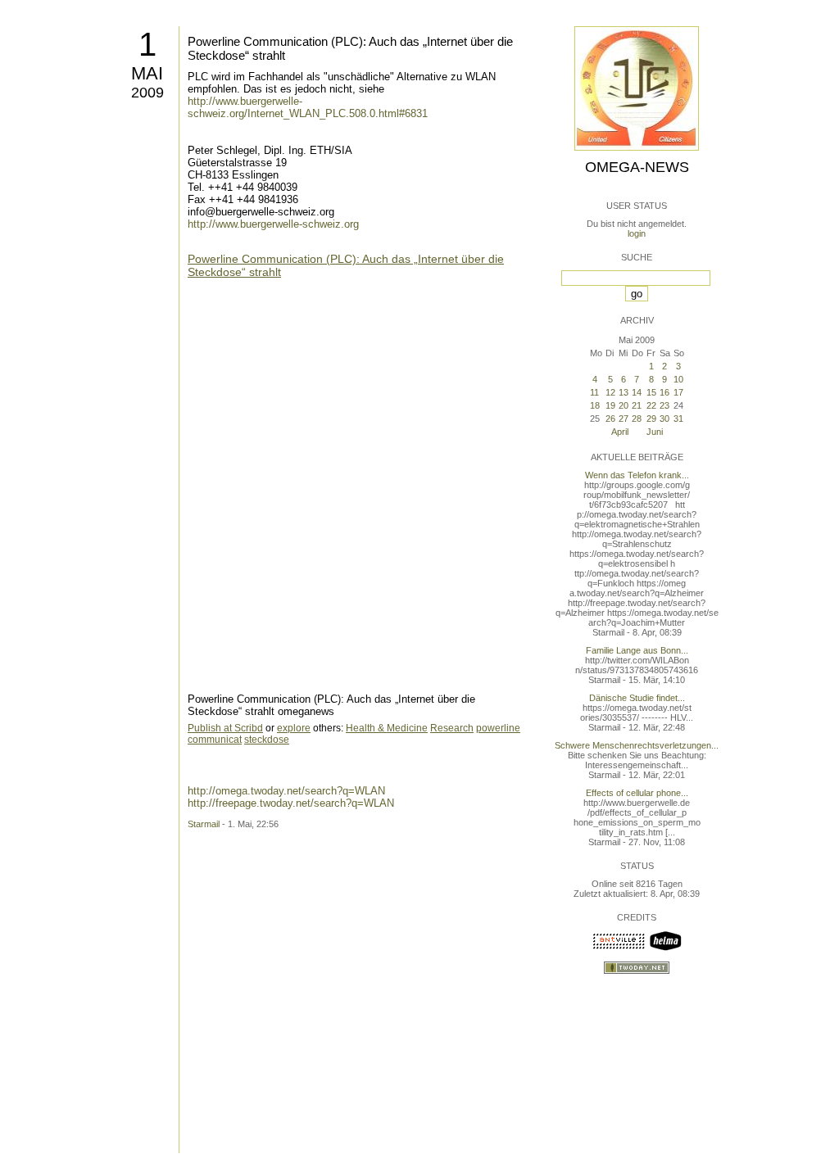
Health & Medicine (387, 728)
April (619, 432)
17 (678, 392)
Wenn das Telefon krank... (637, 475)
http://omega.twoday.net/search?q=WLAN (286, 791)
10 (678, 379)
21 (637, 405)
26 (610, 418)
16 (664, 392)
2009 (147, 92)
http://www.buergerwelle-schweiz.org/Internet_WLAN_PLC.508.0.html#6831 (308, 107)
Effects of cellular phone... (637, 793)
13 (623, 392)
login (637, 233)
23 (664, 405)
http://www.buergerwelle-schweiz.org (273, 224)
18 (595, 405)
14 (637, 392)
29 (651, 418)
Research (452, 728)
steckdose (266, 739)
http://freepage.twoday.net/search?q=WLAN (291, 803)
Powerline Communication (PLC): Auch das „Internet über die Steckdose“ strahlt (346, 265)
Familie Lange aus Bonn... (637, 650)
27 (623, 418)
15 (651, 392)
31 (678, 418)
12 (610, 392)
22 (651, 405)
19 (610, 405)
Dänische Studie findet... (637, 698)
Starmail (204, 824)
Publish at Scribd (225, 728)
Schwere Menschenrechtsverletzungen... (637, 745)
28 (637, 418)
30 (664, 418)
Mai (147, 73)
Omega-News (637, 167)
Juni (654, 432)
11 (594, 392)
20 (623, 405)
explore (294, 728)
